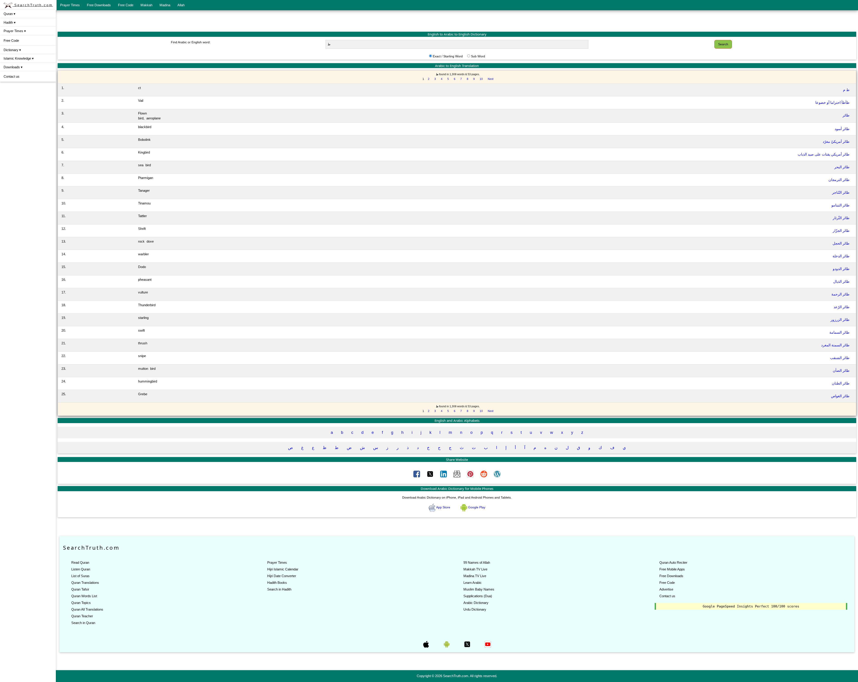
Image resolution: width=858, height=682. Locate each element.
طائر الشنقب (840, 358)
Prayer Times (70, 5)
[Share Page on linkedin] (444, 474)
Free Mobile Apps (672, 569)
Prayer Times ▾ (15, 31)
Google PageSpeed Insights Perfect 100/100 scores (751, 606)
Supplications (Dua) (477, 596)
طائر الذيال (841, 281)
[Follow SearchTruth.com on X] (468, 644)
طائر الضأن (841, 370)
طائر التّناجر (841, 192)
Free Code (125, 5)
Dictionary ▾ (12, 50)
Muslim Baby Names (478, 589)
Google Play (476, 507)
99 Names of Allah (476, 562)
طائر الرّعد (842, 307)
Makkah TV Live (475, 569)
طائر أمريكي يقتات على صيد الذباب (824, 154)
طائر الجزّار (841, 231)
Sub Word (478, 56)
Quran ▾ (9, 14)
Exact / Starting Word (448, 56)
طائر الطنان (841, 383)
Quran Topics (81, 603)
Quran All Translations (87, 609)
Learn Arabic (472, 582)
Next (490, 79)
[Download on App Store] (427, 644)
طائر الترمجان (839, 180)
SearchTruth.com (33, 5)
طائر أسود (842, 129)
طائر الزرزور (840, 320)
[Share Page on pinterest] (471, 474)
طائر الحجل (841, 243)
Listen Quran (80, 569)
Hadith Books (277, 582)
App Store (443, 507)
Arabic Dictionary (475, 603)
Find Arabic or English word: (190, 42)
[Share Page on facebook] (417, 474)
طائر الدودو (841, 269)
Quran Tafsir (80, 589)
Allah (181, 5)
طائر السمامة (839, 332)
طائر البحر (842, 167)
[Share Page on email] (457, 474)
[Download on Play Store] (447, 644)
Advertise (666, 589)
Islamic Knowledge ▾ (19, 58)
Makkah (146, 5)
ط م (846, 90)
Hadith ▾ (10, 22)
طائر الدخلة (841, 256)
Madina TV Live (474, 576)
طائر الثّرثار (841, 218)
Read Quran (80, 562)
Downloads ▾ (13, 67)
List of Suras (80, 576)
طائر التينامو (840, 205)
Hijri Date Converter (281, 576)
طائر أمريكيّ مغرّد (836, 141)
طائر (846, 115)
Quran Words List (84, 596)
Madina (165, 5)
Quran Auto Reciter (673, 562)
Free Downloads (99, 5)
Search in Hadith (279, 589)
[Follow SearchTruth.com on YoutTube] (487, 644)
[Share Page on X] (431, 474)
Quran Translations (85, 582)
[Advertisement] (457, 20)
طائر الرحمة (840, 294)
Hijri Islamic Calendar (282, 569)
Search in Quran (83, 623)
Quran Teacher (82, 616)
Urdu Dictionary (474, 609)
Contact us (11, 76)
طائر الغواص (840, 396)
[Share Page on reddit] (484, 474)
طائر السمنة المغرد (835, 345)
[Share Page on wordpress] (497, 474)
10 (481, 79)
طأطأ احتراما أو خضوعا (832, 102)
